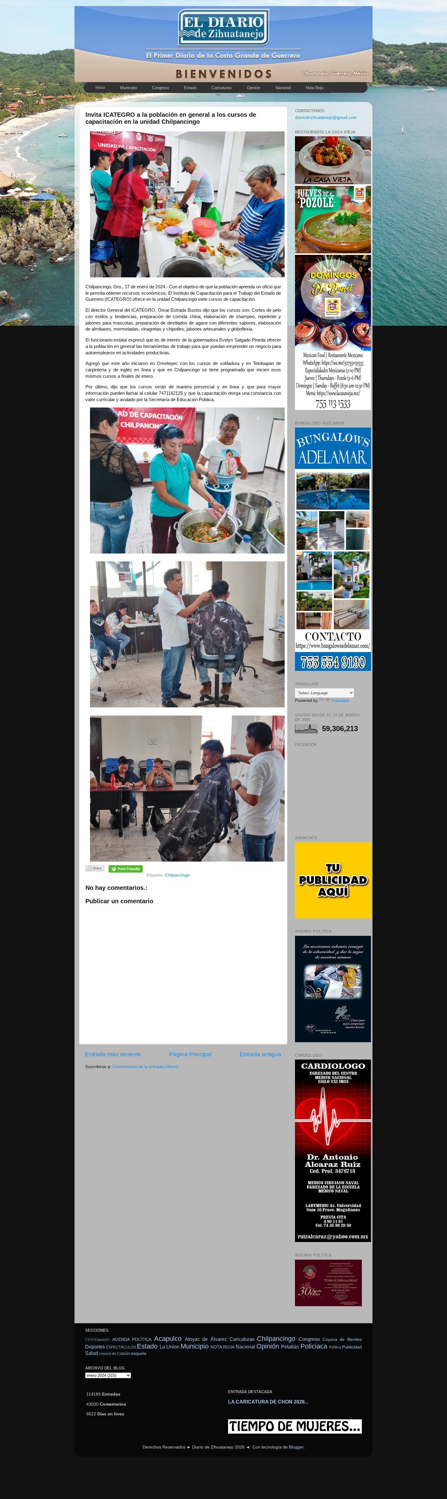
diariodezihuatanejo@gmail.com (326, 117)
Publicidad (352, 1347)
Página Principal (190, 1054)
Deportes (95, 1346)
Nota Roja (314, 87)
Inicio (100, 87)
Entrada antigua (260, 1054)
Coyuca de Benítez (342, 1339)
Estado (190, 87)
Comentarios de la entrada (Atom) (145, 1066)
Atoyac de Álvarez (206, 1339)
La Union (169, 1346)
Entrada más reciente (113, 1054)
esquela (138, 1353)
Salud (91, 1353)
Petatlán (290, 1346)
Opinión (97, 1339)
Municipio (128, 87)
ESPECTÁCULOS (121, 1347)
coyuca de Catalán (114, 1354)
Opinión (253, 87)
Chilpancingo (177, 875)
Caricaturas (222, 87)
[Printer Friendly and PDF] (94, 869)
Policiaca (313, 1346)
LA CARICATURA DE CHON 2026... (268, 1401)
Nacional (283, 87)
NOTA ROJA (222, 1347)
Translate (340, 700)
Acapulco (168, 1338)
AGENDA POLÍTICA (132, 1339)
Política (335, 1347)
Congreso (160, 87)
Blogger (296, 1447)
